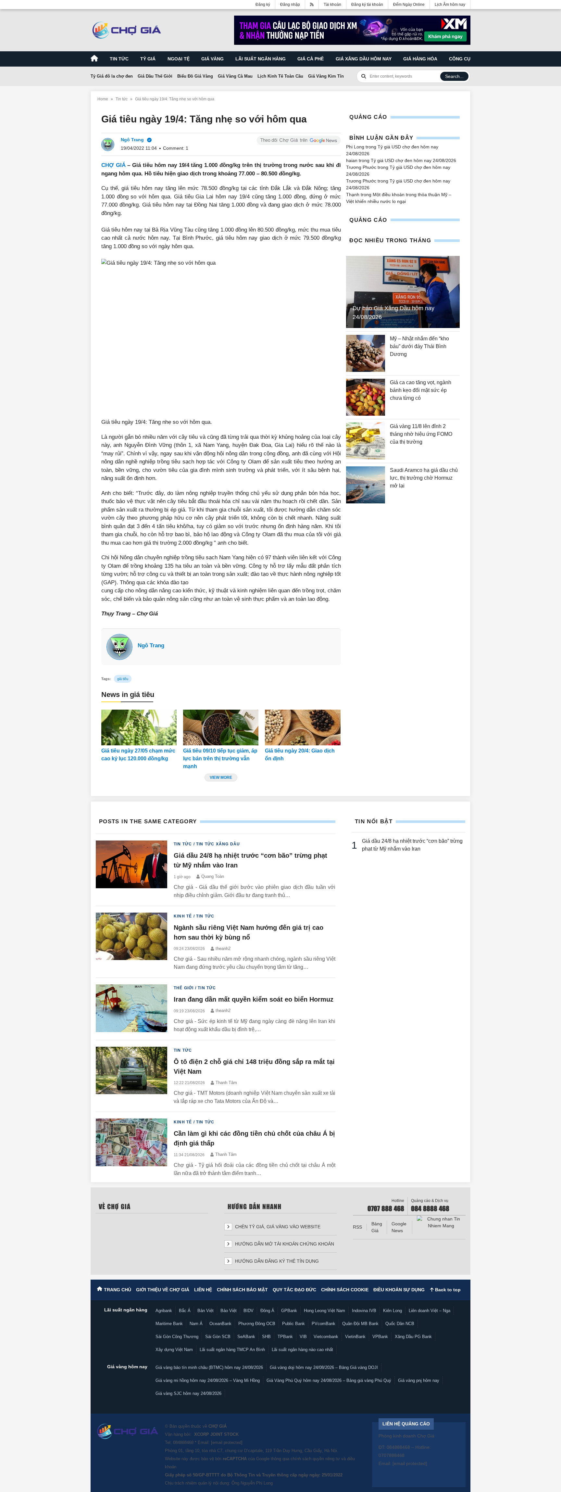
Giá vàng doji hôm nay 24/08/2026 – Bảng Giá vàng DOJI (324, 1367)
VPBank (380, 1336)
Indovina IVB (364, 1310)
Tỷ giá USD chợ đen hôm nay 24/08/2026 (413, 160)
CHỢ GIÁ (113, 165)
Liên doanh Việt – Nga (429, 1310)
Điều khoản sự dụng (399, 1289)
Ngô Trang (151, 645)
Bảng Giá (376, 1227)
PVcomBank (323, 1323)
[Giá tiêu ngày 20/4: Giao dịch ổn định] (302, 727)
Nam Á (196, 1323)
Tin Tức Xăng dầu (218, 844)
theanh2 (223, 948)
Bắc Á (185, 1310)
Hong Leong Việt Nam (324, 1310)
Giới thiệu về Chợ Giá (162, 1289)
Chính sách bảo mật (242, 1289)
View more (221, 777)
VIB (303, 1336)
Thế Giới (184, 988)
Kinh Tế (183, 916)
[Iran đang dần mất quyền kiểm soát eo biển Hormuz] (131, 1008)
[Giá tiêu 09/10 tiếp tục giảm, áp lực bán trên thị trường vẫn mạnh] (220, 727)
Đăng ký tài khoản (367, 4)
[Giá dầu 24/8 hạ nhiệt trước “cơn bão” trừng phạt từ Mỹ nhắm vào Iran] (131, 870)
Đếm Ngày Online (409, 4)
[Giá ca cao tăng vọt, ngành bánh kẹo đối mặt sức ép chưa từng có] (365, 397)
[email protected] (227, 1442)
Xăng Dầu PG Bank (413, 1336)
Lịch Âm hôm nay (450, 4)
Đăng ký (263, 4)
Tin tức (119, 58)
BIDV (248, 1310)
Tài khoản (332, 4)
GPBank (289, 1310)
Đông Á (267, 1310)
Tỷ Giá (148, 58)
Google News (399, 1227)
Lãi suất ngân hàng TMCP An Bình (232, 1349)
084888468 (183, 1442)
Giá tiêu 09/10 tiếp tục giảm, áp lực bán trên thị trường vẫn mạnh (220, 758)
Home (102, 99)
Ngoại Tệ (179, 58)
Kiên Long (392, 1310)
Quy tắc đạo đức (294, 1289)
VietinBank (355, 1336)
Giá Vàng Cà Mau (235, 76)
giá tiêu (122, 679)
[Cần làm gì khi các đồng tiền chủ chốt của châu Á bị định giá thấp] (131, 1148)
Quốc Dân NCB (399, 1323)
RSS (357, 1227)
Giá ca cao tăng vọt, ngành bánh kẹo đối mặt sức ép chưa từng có (420, 390)
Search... (454, 76)
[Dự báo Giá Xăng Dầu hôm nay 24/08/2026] (403, 292)
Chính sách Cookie (344, 1289)
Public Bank (293, 1323)
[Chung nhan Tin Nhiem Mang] (441, 1222)
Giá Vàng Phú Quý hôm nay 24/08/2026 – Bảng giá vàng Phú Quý (329, 1380)
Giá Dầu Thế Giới (155, 76)
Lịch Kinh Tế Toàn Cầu (280, 76)
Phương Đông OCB (256, 1323)
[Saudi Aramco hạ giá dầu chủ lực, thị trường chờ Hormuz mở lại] (365, 484)
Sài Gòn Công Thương (177, 1336)
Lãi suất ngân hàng (260, 58)
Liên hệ (203, 1289)
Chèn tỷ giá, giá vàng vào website (277, 1226)
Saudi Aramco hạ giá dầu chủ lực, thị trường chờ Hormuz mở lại (424, 477)
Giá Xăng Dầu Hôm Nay (364, 58)
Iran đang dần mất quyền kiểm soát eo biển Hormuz (253, 999)
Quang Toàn (212, 876)
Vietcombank (326, 1336)
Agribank (164, 1310)
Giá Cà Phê (310, 58)
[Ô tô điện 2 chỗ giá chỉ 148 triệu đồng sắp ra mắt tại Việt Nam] (131, 1076)
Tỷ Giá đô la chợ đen (112, 76)
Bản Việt (205, 1310)
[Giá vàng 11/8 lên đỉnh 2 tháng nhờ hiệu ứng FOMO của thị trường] (365, 441)
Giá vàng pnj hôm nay (418, 1380)
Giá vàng (212, 58)
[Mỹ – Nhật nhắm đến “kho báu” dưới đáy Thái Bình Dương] (365, 353)
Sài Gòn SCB (218, 1336)
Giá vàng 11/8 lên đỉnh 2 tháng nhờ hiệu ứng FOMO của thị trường (421, 434)
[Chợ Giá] (127, 30)
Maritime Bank (169, 1323)
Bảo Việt (228, 1310)
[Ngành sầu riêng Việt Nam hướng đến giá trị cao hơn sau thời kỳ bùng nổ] (131, 942)
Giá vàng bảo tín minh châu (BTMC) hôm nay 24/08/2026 (209, 1367)
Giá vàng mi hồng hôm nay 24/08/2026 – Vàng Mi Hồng (208, 1380)
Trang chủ (117, 1289)
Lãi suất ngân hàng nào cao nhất (302, 1349)
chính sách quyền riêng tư (315, 1458)
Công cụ (459, 58)
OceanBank (220, 1323)
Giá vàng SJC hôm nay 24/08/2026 (188, 1393)
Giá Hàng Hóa (420, 58)
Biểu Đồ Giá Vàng (195, 76)
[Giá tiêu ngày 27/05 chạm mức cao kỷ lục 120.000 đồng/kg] (139, 727)
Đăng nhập (290, 4)
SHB (266, 1336)
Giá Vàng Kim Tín (326, 76)
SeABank (246, 1336)
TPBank (285, 1336)
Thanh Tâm (226, 1082)
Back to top (447, 1289)
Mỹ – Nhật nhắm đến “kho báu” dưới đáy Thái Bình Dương (419, 346)
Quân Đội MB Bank (360, 1323)
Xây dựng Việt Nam (174, 1349)
